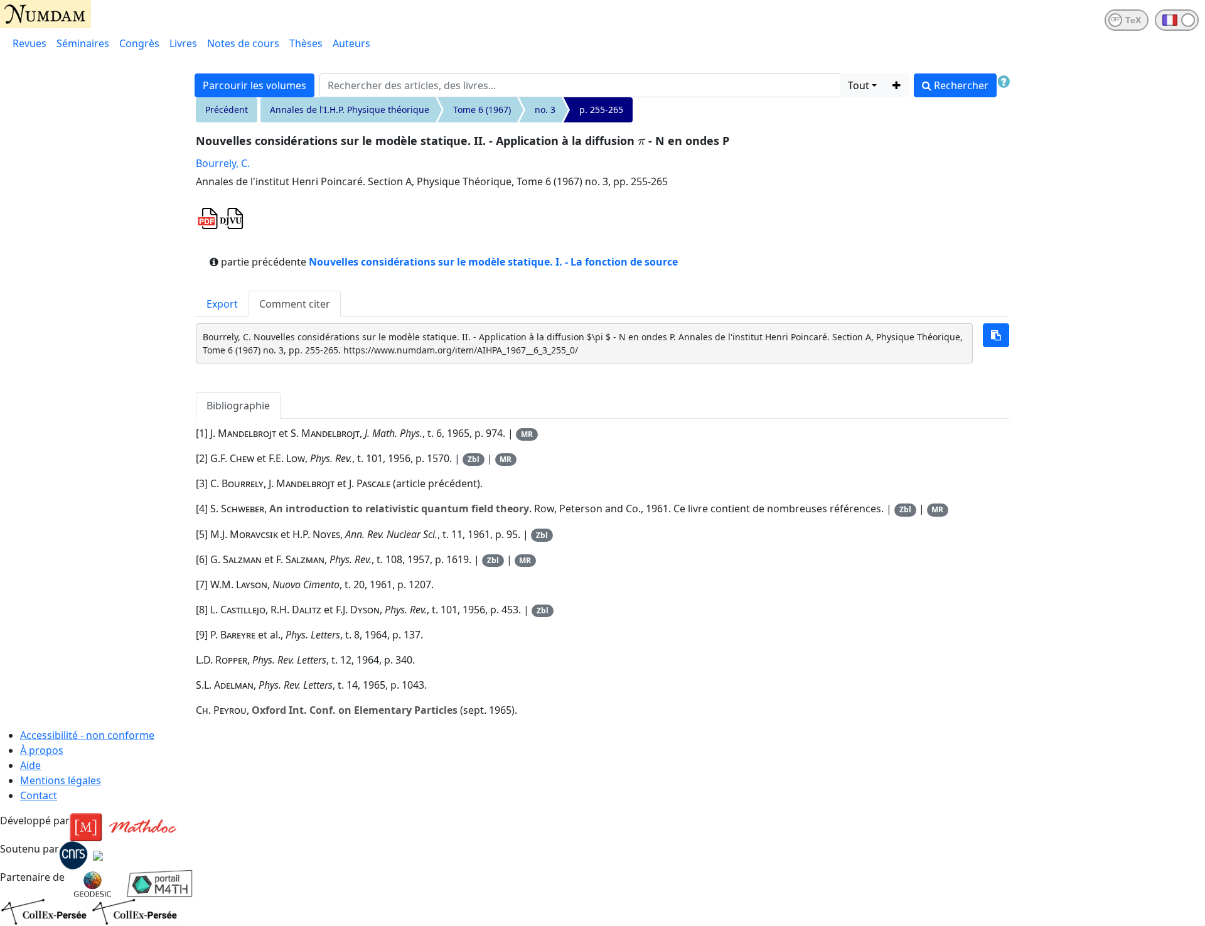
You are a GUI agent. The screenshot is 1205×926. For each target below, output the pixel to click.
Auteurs (351, 43)
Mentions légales (60, 780)
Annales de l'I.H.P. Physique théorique (349, 110)
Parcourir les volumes (254, 85)
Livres (183, 43)
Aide (30, 765)
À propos (41, 750)
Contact (38, 795)
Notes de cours (243, 43)
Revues (29, 43)
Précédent (226, 110)
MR (527, 434)
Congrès (139, 43)
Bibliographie (238, 405)
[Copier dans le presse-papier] (996, 335)
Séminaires (82, 43)
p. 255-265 (601, 110)
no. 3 (545, 110)
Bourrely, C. (223, 163)
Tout (858, 85)
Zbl (473, 459)
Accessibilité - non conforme (87, 735)
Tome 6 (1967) (482, 110)
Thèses (306, 43)
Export (222, 304)
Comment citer (294, 304)
